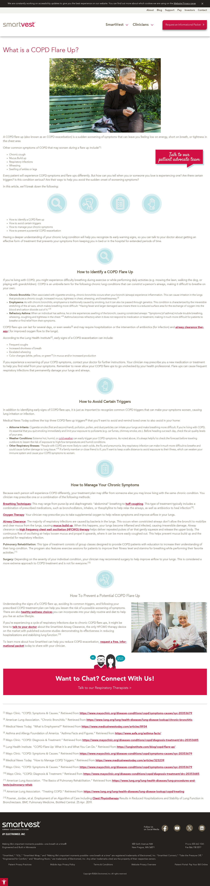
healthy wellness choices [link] (36, 612)
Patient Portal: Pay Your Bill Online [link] (191, 865)
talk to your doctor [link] (25, 627)
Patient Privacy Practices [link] (20, 865)
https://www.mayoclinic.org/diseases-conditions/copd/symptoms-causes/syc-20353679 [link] (136, 713)
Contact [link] (202, 10)
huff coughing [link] (134, 504)
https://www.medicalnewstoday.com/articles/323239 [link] (130, 760)
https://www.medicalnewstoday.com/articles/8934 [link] (114, 726)
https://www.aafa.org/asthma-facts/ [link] (138, 733)
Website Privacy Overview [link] (143, 865)
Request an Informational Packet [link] (183, 25)
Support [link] (169, 10)
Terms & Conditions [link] (103, 865)
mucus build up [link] (63, 525)
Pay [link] (179, 10)
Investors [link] (190, 10)
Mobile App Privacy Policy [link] (62, 865)
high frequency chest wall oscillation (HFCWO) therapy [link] (54, 529)
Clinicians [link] (141, 25)
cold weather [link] (66, 438)
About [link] (150, 10)
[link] (4, 882)
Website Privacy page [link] (185, 3)
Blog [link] (159, 10)
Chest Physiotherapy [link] (106, 798)
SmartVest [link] (114, 25)
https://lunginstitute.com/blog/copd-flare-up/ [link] (146, 747)
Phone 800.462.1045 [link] (194, 844)
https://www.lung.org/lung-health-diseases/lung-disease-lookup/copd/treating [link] (134, 791)
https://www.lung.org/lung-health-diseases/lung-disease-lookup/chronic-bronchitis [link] (139, 720)
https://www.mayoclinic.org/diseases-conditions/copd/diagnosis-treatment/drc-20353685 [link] (140, 740)
